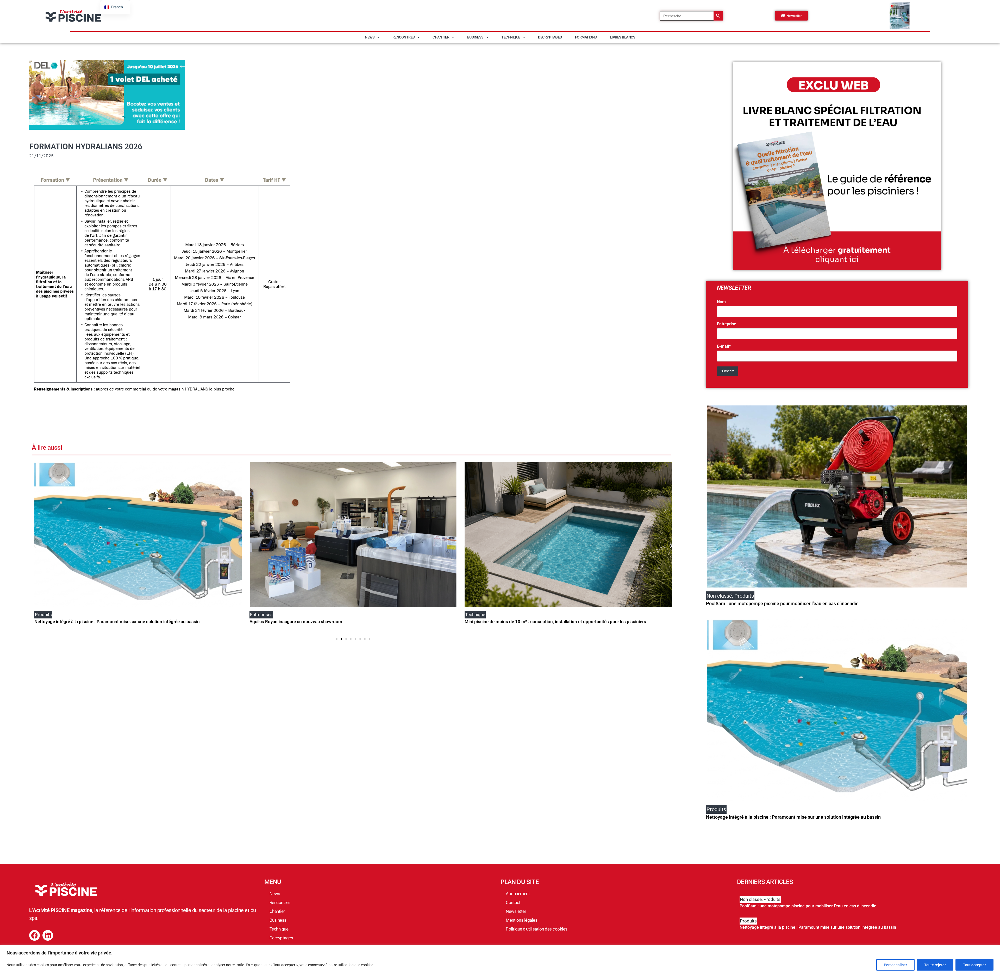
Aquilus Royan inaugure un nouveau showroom (80, 621)
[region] (500, 960)
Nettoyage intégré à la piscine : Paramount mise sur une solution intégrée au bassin (793, 817)
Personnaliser (895, 965)
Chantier (441, 37)
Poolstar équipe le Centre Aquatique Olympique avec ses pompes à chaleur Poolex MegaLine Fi (558, 621)
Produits (772, 899)
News (369, 37)
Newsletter (516, 911)
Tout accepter (974, 965)
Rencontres (403, 37)
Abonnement (518, 893)
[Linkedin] (47, 935)
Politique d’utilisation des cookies (536, 929)
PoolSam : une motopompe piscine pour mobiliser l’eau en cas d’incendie (782, 603)
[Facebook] (34, 935)
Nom (721, 302)
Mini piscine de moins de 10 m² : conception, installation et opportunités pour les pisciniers (340, 621)
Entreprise (726, 324)
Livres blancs (622, 37)
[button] (35, 546)
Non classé (751, 899)
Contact (513, 902)
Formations (586, 37)
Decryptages (550, 37)
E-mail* (724, 346)
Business (475, 37)
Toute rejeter (935, 965)
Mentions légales (521, 920)
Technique (510, 37)
